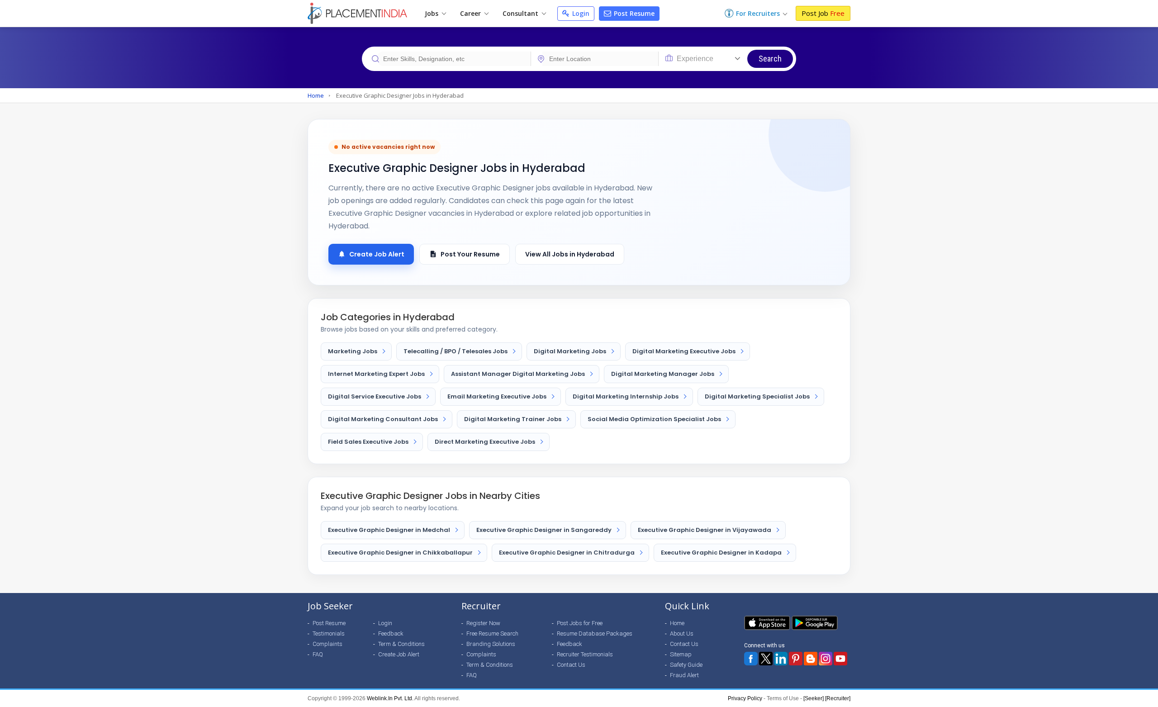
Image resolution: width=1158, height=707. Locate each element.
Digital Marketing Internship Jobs (626, 396)
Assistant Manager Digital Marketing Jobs (518, 374)
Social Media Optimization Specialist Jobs (654, 419)
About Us (681, 633)
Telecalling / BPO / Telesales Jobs (455, 351)
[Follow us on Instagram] (825, 658)
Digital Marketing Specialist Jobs (757, 396)
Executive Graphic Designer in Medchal (389, 530)
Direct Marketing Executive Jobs (485, 441)
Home (316, 95)
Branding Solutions (490, 644)
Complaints (327, 644)
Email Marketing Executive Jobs (496, 396)
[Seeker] (813, 698)
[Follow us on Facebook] (751, 658)
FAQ (318, 654)
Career (471, 13)
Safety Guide (686, 664)
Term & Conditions (401, 644)
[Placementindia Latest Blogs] (810, 658)
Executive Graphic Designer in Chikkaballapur (400, 552)
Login (579, 13)
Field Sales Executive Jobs (368, 441)
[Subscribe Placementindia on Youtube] (840, 658)
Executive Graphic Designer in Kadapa (721, 552)
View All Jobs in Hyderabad (569, 254)
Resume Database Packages (594, 633)
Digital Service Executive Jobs (374, 396)
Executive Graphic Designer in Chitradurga (567, 552)
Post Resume (633, 13)
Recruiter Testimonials (585, 654)
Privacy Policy (745, 698)
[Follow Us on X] (766, 658)
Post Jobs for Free (580, 623)
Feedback (390, 633)
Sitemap (681, 654)
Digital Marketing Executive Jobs (684, 351)
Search (770, 58)
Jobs (432, 13)
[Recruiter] (837, 698)
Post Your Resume (470, 254)
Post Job (823, 13)
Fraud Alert (684, 675)
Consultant (521, 13)
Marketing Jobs (352, 351)
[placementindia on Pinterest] (795, 658)
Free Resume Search (492, 633)
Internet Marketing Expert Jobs (376, 374)
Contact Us (571, 664)
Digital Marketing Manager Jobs (662, 374)
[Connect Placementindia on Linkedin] (781, 658)
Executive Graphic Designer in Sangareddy (544, 530)
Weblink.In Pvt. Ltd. (390, 698)
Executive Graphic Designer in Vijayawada (704, 530)
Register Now (483, 623)
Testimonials (329, 633)
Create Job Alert (376, 254)
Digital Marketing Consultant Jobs (383, 419)
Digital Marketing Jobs (570, 351)
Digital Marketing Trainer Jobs (512, 419)
